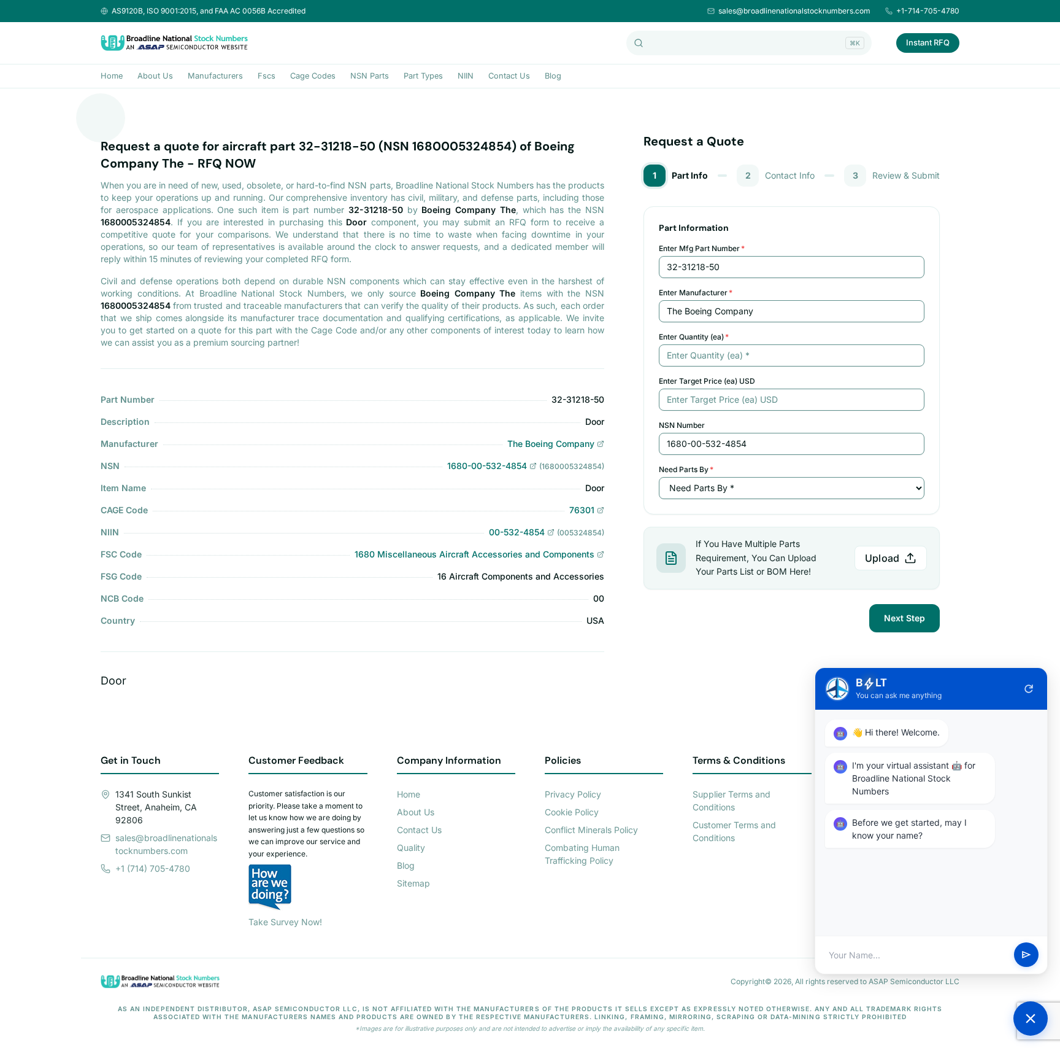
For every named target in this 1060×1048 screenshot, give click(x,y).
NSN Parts (369, 75)
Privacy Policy (573, 794)
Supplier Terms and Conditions (731, 800)
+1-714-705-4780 (927, 10)
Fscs (266, 75)
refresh (1029, 688)
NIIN (466, 75)
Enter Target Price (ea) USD (707, 381)
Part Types (423, 75)
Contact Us (509, 75)
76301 (581, 510)
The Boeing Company (550, 443)
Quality (411, 847)
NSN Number (682, 425)
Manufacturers (215, 75)
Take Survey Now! (285, 922)
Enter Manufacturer (695, 292)
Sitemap (413, 883)
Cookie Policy (572, 812)
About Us (155, 75)
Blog (553, 75)
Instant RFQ (928, 42)
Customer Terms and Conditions (734, 831)
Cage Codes (313, 75)
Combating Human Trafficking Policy (582, 854)
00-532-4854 (517, 532)
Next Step (904, 618)
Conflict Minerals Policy (591, 830)
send (1026, 955)
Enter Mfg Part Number (702, 248)
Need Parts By (686, 469)
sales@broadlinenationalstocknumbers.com (794, 10)
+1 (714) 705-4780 (152, 868)
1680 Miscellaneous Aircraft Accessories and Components (474, 554)
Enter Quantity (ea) (694, 336)
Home (112, 75)
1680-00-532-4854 (487, 465)
